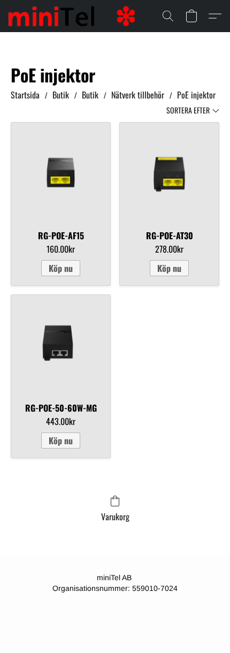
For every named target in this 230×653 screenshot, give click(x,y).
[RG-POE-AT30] (169, 172)
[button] (75, 16)
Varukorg (115, 516)
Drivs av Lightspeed (115, 624)
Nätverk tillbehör (137, 94)
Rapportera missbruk (115, 607)
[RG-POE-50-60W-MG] (60, 344)
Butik (60, 94)
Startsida (25, 94)
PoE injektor (196, 94)
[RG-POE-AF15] (60, 172)
